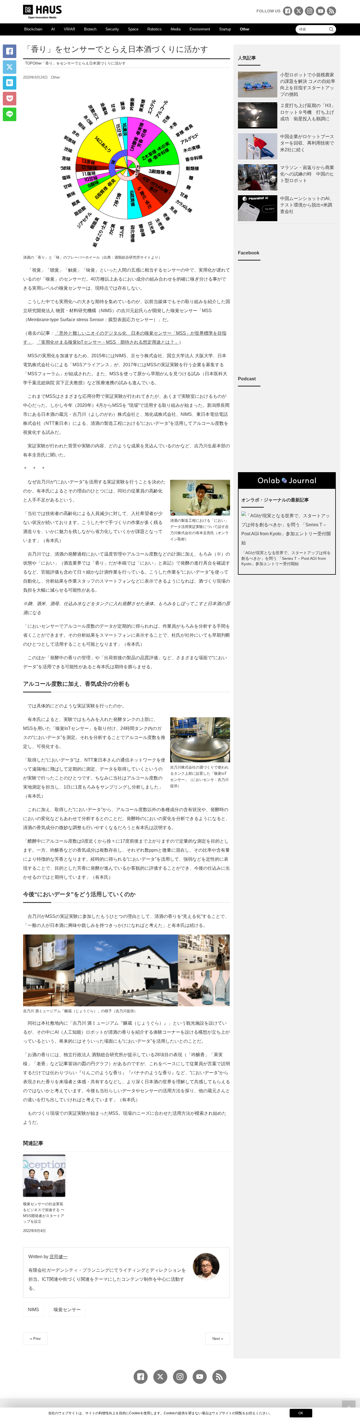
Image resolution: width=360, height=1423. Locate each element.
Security (112, 29)
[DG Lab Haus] (42, 11)
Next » (217, 1339)
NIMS (33, 1309)
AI (53, 29)
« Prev (35, 1339)
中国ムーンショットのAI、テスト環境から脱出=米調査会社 (307, 205)
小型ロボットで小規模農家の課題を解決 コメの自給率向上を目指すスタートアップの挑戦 (307, 84)
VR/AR (69, 29)
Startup (225, 29)
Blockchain (33, 29)
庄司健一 (59, 1256)
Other (244, 29)
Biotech (90, 29)
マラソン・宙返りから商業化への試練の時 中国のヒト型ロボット (307, 174)
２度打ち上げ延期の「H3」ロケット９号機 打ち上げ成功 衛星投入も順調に (308, 112)
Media (176, 29)
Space (133, 29)
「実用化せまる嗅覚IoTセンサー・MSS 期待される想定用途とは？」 (108, 342)
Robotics (154, 29)
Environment (200, 29)
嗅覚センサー (67, 1309)
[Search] (331, 29)
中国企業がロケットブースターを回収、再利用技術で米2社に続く (307, 143)
